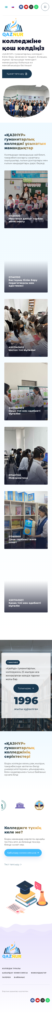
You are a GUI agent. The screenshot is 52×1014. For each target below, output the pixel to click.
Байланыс (19, 977)
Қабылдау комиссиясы (15, 973)
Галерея (6, 977)
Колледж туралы (11, 969)
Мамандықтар (39, 973)
